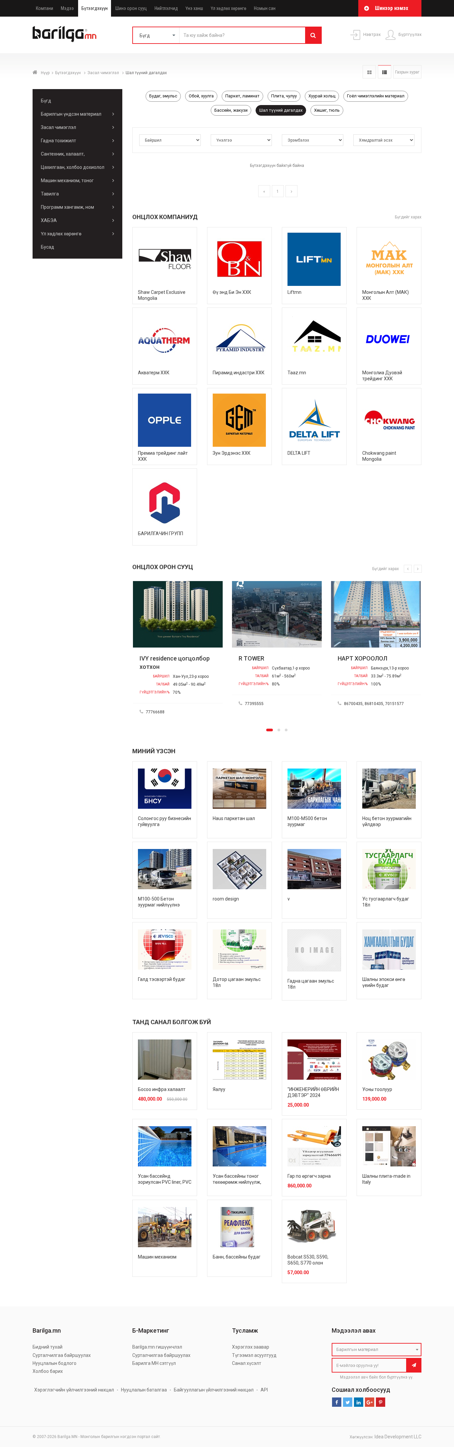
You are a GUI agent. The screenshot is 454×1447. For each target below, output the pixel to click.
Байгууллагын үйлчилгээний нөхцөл (214, 1389)
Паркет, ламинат (242, 95)
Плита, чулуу (284, 95)
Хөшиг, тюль (327, 110)
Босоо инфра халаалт (161, 1089)
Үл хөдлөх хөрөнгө (228, 8)
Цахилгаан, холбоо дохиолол (72, 167)
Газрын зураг (407, 72)
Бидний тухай (47, 1347)
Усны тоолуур (377, 1089)
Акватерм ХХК (154, 372)
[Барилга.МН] (64, 34)
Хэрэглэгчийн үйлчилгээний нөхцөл (74, 1389)
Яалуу (219, 1089)
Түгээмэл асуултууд (254, 1355)
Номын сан (265, 8)
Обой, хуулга (201, 95)
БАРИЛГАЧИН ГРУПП (160, 533)
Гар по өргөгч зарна (309, 1176)
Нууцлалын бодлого (54, 1363)
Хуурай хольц (321, 95)
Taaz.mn (296, 372)
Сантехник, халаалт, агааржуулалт (63, 156)
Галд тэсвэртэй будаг (161, 979)
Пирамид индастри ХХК (239, 372)
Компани (44, 8)
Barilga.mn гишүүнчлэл (157, 1347)
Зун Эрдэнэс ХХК (232, 453)
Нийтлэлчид (166, 8)
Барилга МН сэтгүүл (154, 1363)
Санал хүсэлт (246, 1363)
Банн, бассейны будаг (237, 1257)
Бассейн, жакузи (231, 110)
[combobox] (376, 1350)
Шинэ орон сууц (131, 8)
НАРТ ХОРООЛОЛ (349, 658)
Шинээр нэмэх (391, 8)
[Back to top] (436, 1408)
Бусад (47, 247)
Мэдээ (67, 8)
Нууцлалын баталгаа (144, 1389)
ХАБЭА (49, 220)
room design (226, 899)
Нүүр (45, 72)
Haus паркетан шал (234, 818)
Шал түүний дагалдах (280, 110)
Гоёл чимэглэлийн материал (375, 95)
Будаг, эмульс (163, 95)
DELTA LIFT (298, 453)
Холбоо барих (48, 1371)
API (264, 1389)
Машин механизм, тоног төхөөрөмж (67, 182)
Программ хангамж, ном (67, 207)
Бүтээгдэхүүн (94, 8)
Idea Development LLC (398, 1436)
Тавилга (50, 193)
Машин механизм (157, 1257)
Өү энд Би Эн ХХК (232, 292)
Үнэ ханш (194, 8)
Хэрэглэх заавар (250, 1347)
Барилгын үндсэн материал (71, 114)
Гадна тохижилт (58, 140)
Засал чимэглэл (103, 72)
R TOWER (238, 658)
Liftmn (294, 292)
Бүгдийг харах (408, 217)
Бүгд (46, 100)
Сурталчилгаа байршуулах (62, 1355)
